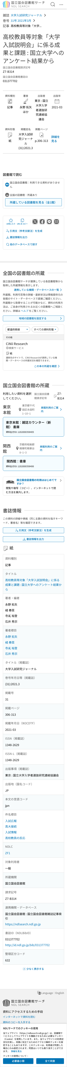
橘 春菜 (9, 642)
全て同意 (50, 1061)
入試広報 (11, 821)
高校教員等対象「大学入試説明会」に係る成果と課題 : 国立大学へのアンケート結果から (33, 584)
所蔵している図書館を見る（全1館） (33, 202)
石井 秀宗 (11, 653)
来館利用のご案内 (49, 409)
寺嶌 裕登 (11, 648)
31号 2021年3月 (21, 20)
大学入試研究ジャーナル (26, 15)
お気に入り (10, 223)
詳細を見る (55, 139)
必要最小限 (18, 1061)
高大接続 (11, 826)
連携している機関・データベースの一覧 (36, 289)
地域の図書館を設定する (32, 318)
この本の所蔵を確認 (45, 366)
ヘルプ (24, 311)
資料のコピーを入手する (16, 1022)
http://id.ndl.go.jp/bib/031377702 (27, 945)
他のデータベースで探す (23, 244)
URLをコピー (22, 223)
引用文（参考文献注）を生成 (26, 231)
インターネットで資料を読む (19, 1017)
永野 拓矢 (11, 636)
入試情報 (11, 832)
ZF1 (7, 853)
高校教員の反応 (15, 838)
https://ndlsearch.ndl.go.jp (23, 924)
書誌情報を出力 (18, 237)
